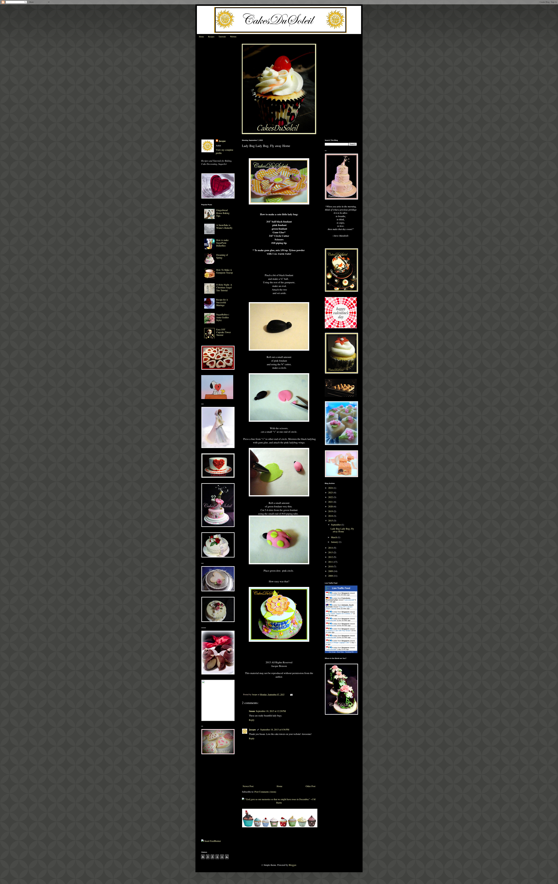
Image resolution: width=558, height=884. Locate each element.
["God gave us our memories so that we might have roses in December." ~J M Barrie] (279, 802)
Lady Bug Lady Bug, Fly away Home (342, 530)
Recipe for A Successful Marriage (222, 302)
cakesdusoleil (331, 595)
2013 (330, 552)
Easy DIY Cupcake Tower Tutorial (223, 332)
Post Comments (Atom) (265, 791)
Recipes (211, 36)
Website (233, 36)
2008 (330, 575)
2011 (330, 561)
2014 (330, 547)
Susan (252, 711)
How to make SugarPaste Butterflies (222, 242)
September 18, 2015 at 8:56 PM (274, 729)
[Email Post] (291, 694)
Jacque (252, 729)
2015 (330, 520)
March (334, 537)
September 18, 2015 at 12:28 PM (271, 711)
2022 (330, 497)
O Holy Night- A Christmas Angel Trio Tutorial (224, 287)
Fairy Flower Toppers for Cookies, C (339, 613)
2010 (330, 566)
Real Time (340, 652)
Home (201, 36)
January (335, 541)
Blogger (292, 864)
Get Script (332, 652)
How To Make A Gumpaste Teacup (224, 271)
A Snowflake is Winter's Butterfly (224, 226)
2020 (330, 506)
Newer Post (248, 786)
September (336, 524)
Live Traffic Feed (341, 588)
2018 (330, 515)
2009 (330, 571)
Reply (251, 719)
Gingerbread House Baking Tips (222, 213)
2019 (330, 511)
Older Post (310, 786)
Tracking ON (349, 652)
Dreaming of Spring (222, 256)
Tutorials (222, 36)
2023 (330, 492)
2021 (330, 501)
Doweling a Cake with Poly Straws (338, 630)
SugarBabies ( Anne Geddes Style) (222, 317)
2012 (330, 556)
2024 (330, 487)
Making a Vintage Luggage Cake (337, 642)
